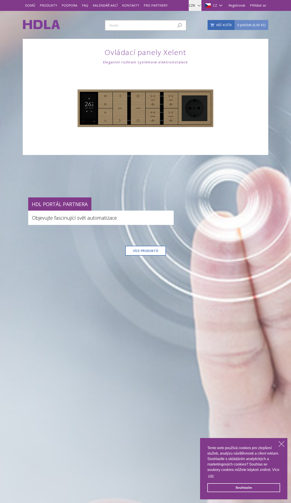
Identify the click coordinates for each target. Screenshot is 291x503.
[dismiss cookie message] (281, 444)
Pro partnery (156, 5)
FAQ (85, 5)
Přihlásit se (258, 5)
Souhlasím (244, 487)
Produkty (48, 5)
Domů (30, 5)
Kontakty (130, 5)
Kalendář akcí (105, 5)
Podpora (69, 5)
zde (211, 476)
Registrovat (236, 5)
